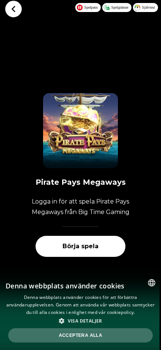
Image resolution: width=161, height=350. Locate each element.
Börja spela (80, 246)
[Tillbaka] (13, 9)
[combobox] (151, 283)
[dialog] (80, 311)
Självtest (148, 7)
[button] (80, 320)
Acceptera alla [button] (81, 335)
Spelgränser (119, 7)
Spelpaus (91, 7)
